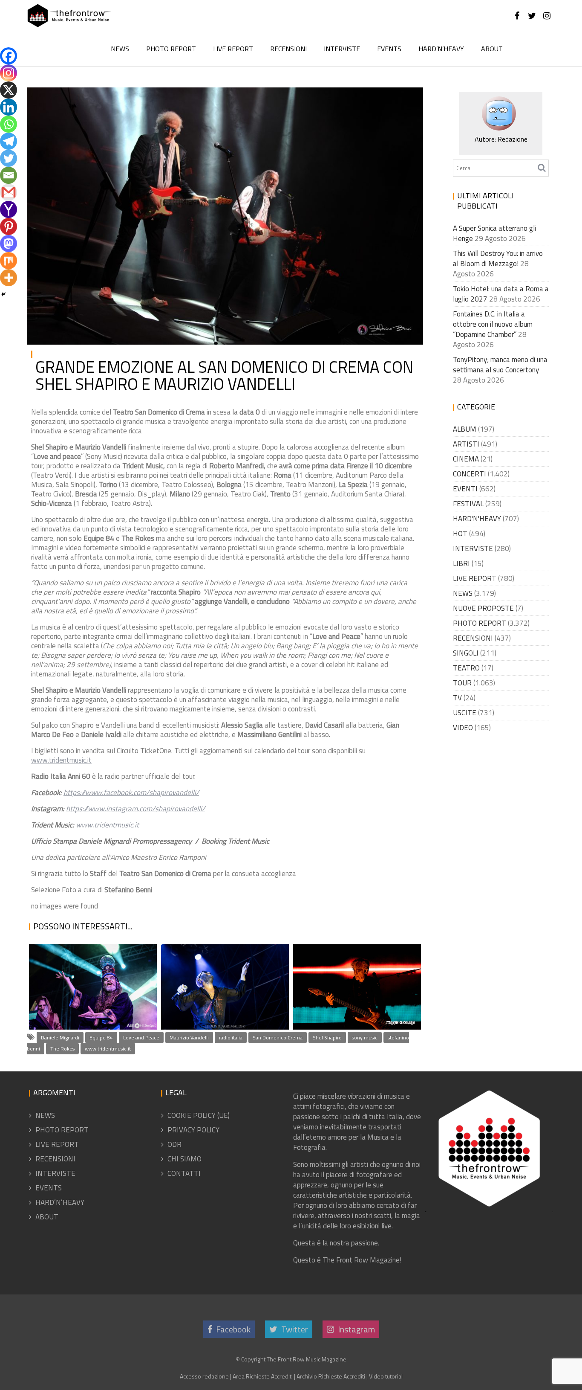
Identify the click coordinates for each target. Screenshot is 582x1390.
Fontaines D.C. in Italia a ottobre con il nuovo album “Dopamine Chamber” (493, 324)
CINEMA (466, 458)
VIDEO (463, 727)
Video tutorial (386, 1376)
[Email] (8, 175)
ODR (174, 1144)
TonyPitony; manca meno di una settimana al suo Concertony (500, 364)
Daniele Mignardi (60, 1037)
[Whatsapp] (8, 124)
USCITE (464, 712)
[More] (8, 277)
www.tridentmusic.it (61, 760)
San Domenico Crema (278, 1037)
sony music (364, 1037)
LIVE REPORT (233, 49)
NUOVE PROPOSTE (483, 608)
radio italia (230, 1037)
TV (457, 697)
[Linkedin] (8, 107)
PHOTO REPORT (171, 49)
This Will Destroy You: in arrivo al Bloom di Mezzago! (498, 258)
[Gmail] (8, 192)
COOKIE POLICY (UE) (198, 1115)
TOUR (462, 682)
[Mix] (8, 260)
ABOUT (492, 49)
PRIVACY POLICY (193, 1129)
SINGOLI (465, 653)
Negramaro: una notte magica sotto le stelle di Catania (217, 989)
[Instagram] (8, 72)
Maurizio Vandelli (189, 1037)
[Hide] (3, 294)
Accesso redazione (204, 1376)
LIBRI (461, 563)
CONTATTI (184, 1173)
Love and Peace (141, 1037)
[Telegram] (8, 141)
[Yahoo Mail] (8, 209)
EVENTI (465, 488)
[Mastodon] (8, 243)
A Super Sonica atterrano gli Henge (90, 1001)
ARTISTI (466, 444)
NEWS (120, 49)
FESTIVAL (468, 503)
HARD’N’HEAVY (441, 49)
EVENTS (389, 49)
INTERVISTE (342, 49)
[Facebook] (8, 55)
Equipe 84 (101, 1037)
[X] (8, 90)
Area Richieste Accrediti (263, 1376)
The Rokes (62, 1049)
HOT (460, 533)
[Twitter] (8, 158)
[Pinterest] (8, 226)
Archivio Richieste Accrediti (331, 1376)
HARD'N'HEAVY (477, 518)
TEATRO (466, 667)
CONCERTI (469, 473)
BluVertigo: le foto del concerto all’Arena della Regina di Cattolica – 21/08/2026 (355, 968)
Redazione (120, 101)
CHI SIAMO (184, 1158)
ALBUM (464, 429)
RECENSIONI (288, 49)
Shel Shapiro (327, 1037)
